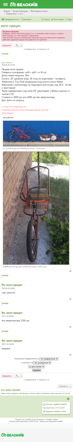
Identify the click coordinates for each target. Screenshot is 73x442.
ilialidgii (5, 54)
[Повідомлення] (3, 65)
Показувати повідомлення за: (27, 359)
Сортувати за (27, 363)
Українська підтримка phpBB (51, 421)
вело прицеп (11, 26)
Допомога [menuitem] (27, 19)
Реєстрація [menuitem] (58, 19)
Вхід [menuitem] (69, 19)
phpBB (27, 419)
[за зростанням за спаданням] (36, 366)
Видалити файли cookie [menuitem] (56, 411)
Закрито (6, 45)
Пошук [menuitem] (47, 19)
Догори (70, 271)
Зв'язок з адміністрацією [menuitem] (56, 404)
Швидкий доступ (12, 19)
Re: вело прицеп (12, 284)
